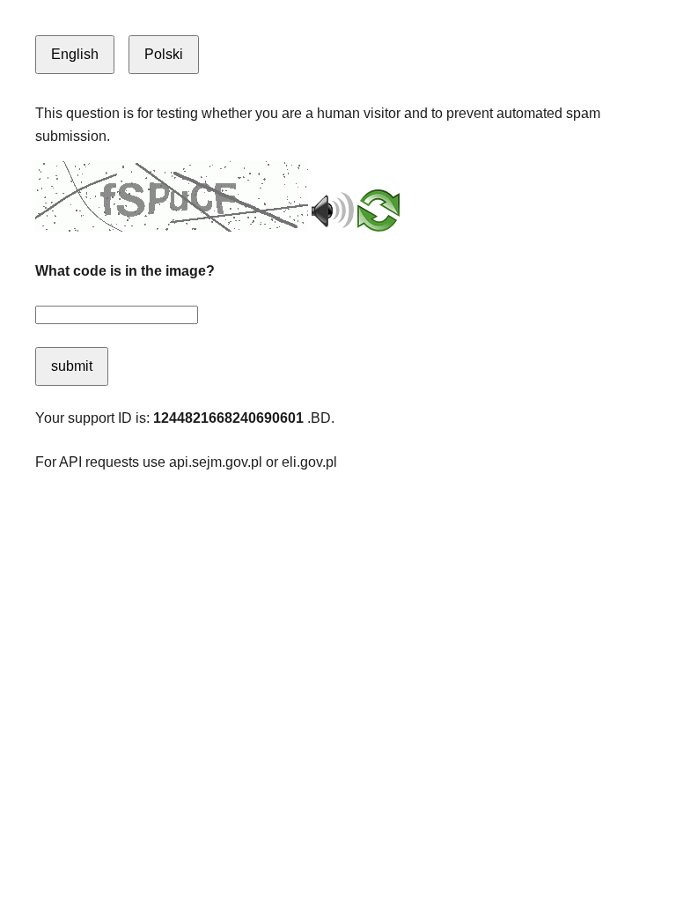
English (75, 54)
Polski (163, 54)
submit (71, 366)
